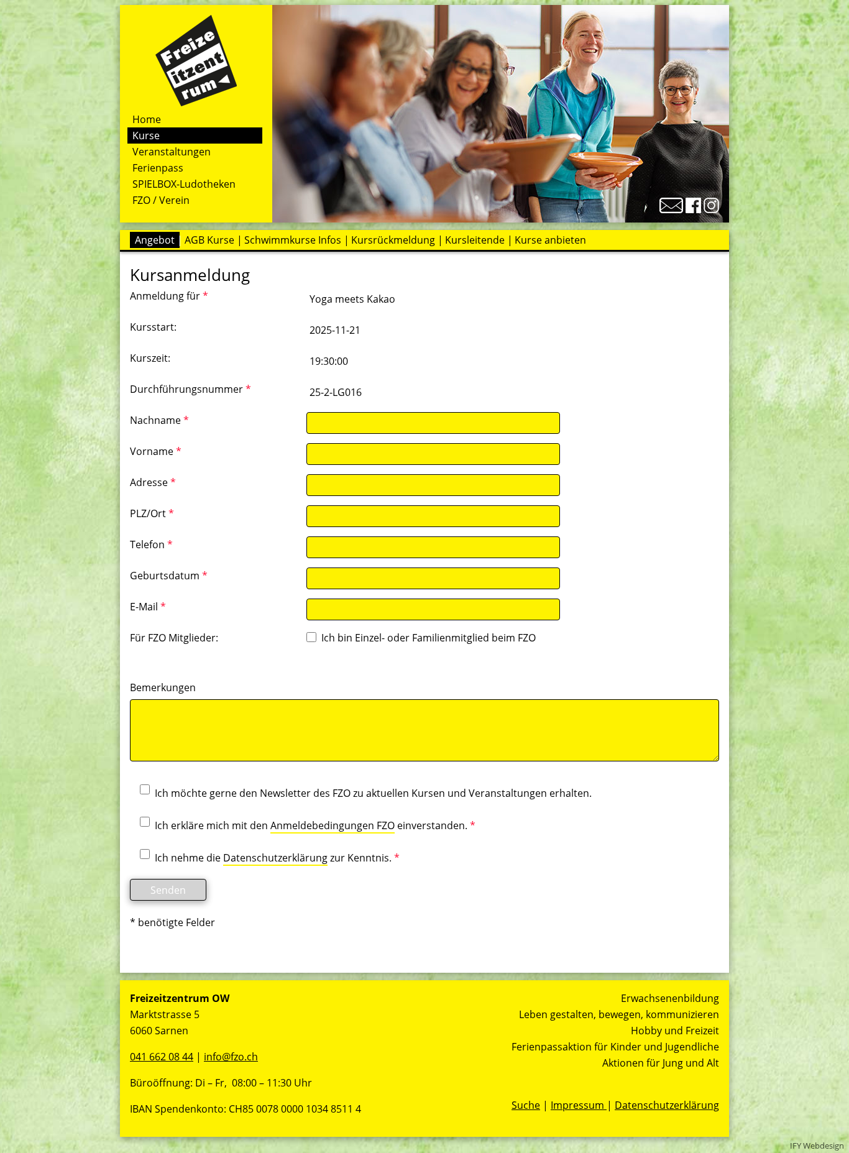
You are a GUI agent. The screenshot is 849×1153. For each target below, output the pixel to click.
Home (146, 119)
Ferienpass (157, 168)
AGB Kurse (209, 240)
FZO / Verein (161, 200)
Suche (526, 1105)
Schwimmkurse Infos (292, 240)
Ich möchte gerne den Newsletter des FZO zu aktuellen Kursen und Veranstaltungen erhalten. (373, 793)
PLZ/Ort (152, 513)
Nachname (159, 420)
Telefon (151, 544)
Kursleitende (475, 240)
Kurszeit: (150, 358)
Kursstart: (153, 327)
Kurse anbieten (550, 240)
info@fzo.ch (231, 1056)
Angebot (155, 240)
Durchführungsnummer (190, 389)
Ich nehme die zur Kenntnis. (277, 858)
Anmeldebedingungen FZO (332, 825)
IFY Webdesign (817, 1145)
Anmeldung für (169, 296)
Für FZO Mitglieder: (174, 638)
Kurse (146, 135)
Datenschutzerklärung (275, 858)
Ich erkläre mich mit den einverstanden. (315, 825)
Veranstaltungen (171, 151)
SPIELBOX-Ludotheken (184, 184)
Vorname (155, 451)
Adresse (153, 482)
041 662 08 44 (161, 1056)
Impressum (579, 1105)
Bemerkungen (163, 687)
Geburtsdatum (169, 575)
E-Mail (148, 606)
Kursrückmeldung (393, 240)
